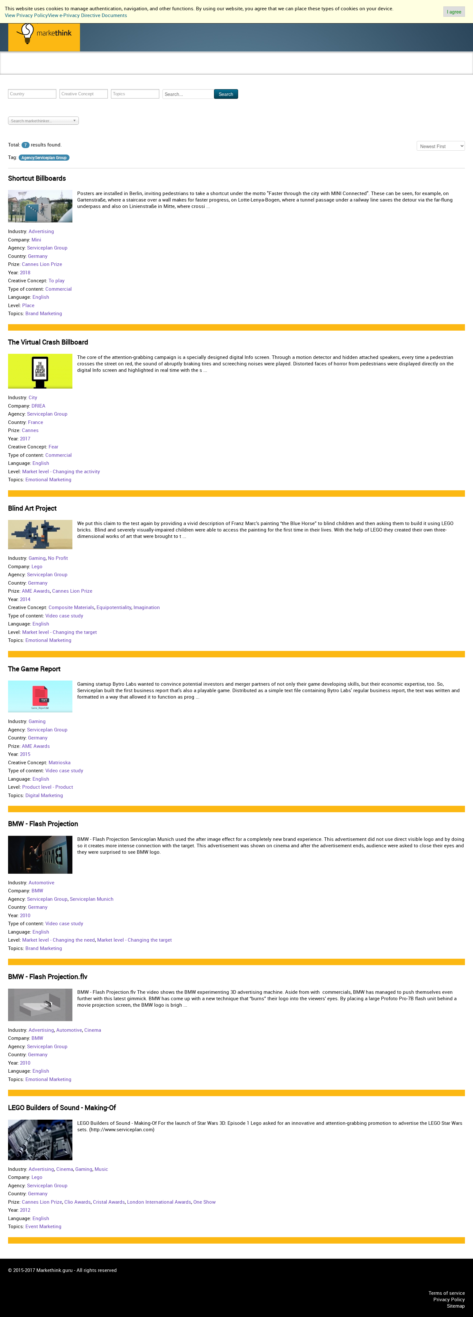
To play (57, 280)
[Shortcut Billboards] (40, 205)
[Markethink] (44, 32)
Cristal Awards (109, 1202)
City (33, 397)
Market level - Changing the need (58, 939)
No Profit (58, 558)
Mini (36, 239)
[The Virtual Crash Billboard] (40, 370)
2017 (25, 438)
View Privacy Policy (26, 15)
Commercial (58, 289)
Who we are (159, 69)
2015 (25, 754)
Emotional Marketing (48, 479)
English (40, 297)
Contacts (188, 69)
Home (16, 69)
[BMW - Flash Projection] (40, 854)
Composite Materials (71, 607)
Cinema (92, 1030)
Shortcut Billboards (37, 178)
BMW (37, 890)
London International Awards (159, 1202)
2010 (25, 915)
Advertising (41, 231)
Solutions (124, 69)
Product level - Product (47, 787)
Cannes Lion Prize (42, 264)
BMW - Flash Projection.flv (48, 976)
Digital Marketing (44, 795)
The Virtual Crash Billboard (48, 341)
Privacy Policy (449, 1299)
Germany (38, 256)
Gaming (37, 558)
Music (101, 1169)
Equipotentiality (114, 607)
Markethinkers (64, 69)
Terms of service (447, 1293)
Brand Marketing (43, 313)
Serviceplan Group (47, 247)
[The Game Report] (40, 696)
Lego (37, 566)
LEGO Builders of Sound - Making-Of (62, 1107)
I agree (454, 11)
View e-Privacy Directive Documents (87, 15)
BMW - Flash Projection (43, 823)
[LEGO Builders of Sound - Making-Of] (40, 1139)
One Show (204, 1202)
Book (36, 69)
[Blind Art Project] (40, 534)
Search (226, 94)
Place (28, 305)
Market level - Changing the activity (61, 471)
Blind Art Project (32, 508)
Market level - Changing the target (59, 632)
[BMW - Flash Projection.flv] (40, 1004)
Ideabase (96, 69)
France (35, 422)
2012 (25, 1210)
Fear (53, 446)
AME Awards (36, 591)
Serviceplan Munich (92, 899)
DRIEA (38, 405)
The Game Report (34, 668)
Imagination (147, 607)
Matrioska (59, 762)
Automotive (41, 882)
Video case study (64, 615)
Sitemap (456, 1306)
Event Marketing (43, 1226)
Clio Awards (77, 1202)
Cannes (30, 430)
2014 (25, 599)
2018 (25, 272)
